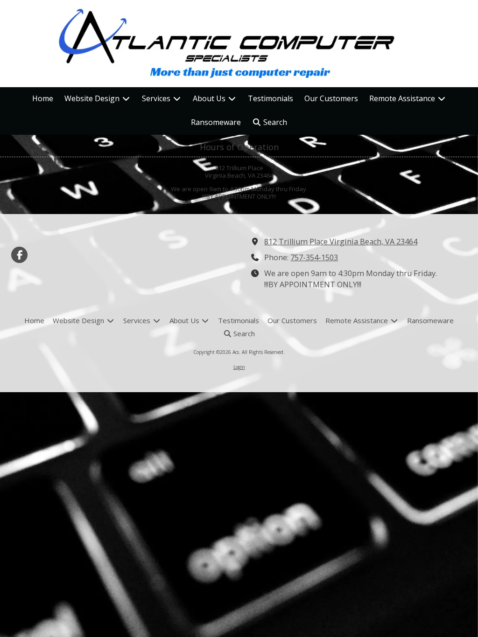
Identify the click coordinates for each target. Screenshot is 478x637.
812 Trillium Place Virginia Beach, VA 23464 (340, 241)
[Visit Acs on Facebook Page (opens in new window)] (19, 255)
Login (239, 367)
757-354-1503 (314, 257)
